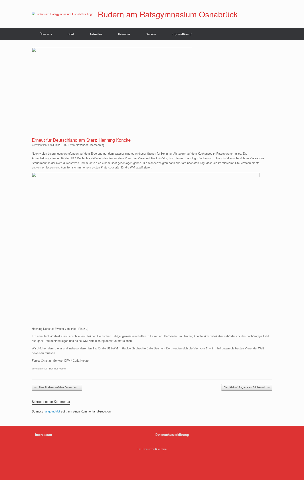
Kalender (124, 34)
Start (71, 34)
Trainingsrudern (57, 368)
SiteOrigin (160, 449)
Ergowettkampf (182, 34)
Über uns (46, 34)
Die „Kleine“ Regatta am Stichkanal (247, 387)
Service (151, 34)
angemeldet (52, 411)
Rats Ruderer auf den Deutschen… (57, 387)
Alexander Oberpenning (90, 145)
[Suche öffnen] (265, 34)
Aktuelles (96, 34)
